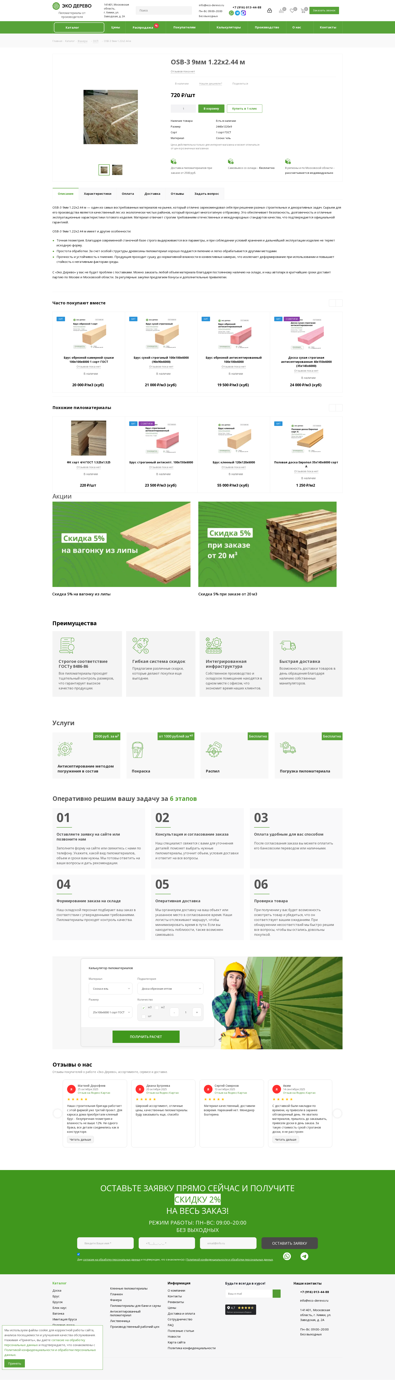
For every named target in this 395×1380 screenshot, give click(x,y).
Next (339, 303)
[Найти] (187, 10)
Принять (14, 1363)
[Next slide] (337, 1113)
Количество (145, 999)
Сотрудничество (180, 1319)
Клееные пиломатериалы (129, 1288)
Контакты (175, 1296)
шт (149, 1016)
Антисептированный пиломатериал (125, 1313)
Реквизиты (176, 1302)
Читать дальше (80, 1139)
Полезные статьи (181, 1331)
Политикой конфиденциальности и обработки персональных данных (229, 1259)
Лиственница (120, 1321)
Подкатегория (146, 978)
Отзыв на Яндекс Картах (94, 1093)
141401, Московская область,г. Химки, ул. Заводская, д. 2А (116, 10)
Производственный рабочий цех (134, 1326)
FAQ (171, 1325)
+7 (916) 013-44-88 (246, 7)
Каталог (59, 1283)
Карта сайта (176, 1342)
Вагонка (58, 1313)
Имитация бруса (64, 1319)
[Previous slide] (57, 1113)
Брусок (57, 1302)
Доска (56, 1290)
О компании (176, 1290)
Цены (172, 1308)
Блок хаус (59, 1308)
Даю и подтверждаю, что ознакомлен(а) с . (175, 1259)
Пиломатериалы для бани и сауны (135, 1305)
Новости (174, 1336)
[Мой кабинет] (269, 10)
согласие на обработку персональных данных (111, 1259)
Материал (95, 978)
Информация (179, 1283)
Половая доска (63, 1325)
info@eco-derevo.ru (211, 5)
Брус (55, 1296)
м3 (150, 1007)
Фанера (116, 1300)
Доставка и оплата (181, 1313)
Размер (94, 999)
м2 (163, 1007)
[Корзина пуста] (303, 10)
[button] (79, 27)
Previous (332, 303)
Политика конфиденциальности (192, 1348)
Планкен (116, 1294)
